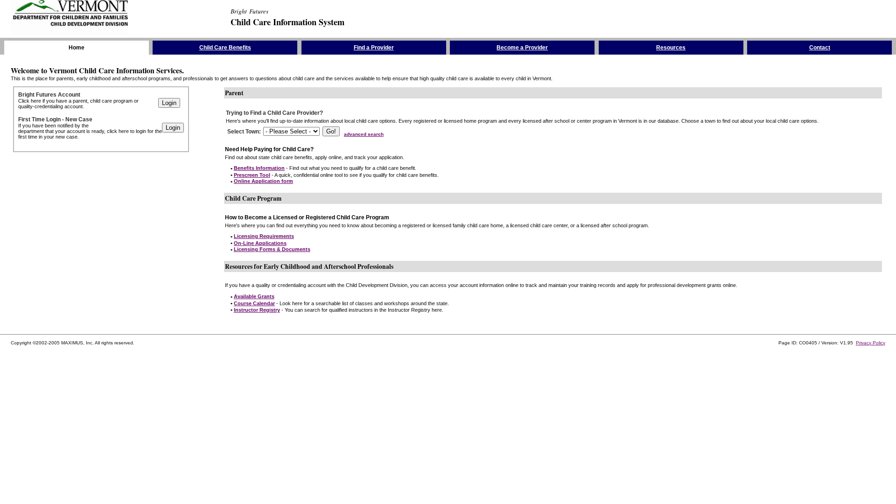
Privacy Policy (870, 342)
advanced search (364, 134)
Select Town (243, 131)
